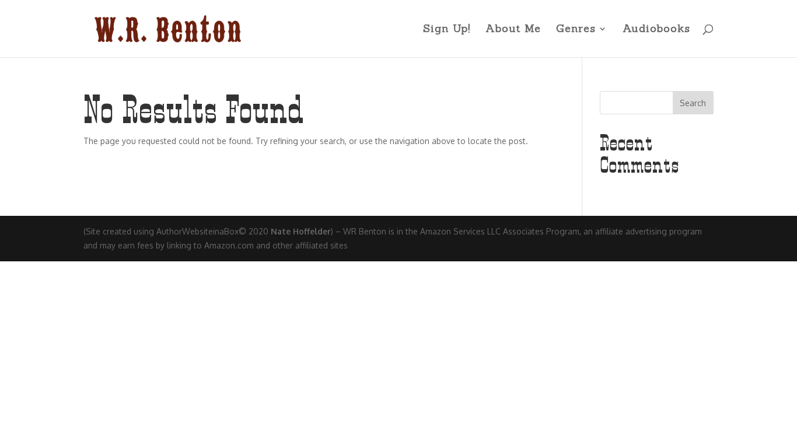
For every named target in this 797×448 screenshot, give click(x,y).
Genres (576, 29)
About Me (513, 29)
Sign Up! (446, 29)
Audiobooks (656, 29)
